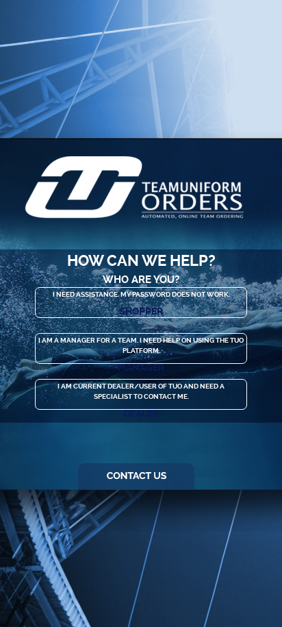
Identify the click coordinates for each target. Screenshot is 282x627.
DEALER (141, 413)
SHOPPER (141, 311)
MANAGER (141, 367)
